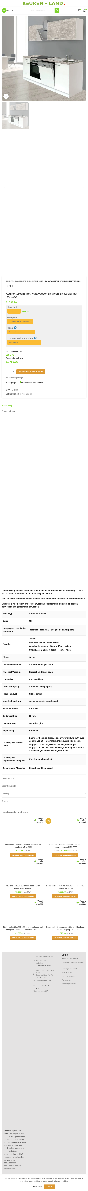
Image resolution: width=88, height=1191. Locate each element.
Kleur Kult (12, 307)
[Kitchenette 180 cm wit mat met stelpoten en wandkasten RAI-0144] (22, 829)
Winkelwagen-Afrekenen (21, 281)
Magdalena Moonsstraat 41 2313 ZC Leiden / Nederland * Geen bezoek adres (44, 960)
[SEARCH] (57, 10)
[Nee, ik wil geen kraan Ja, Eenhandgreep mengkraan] (20, 332)
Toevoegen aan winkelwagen (30, 371)
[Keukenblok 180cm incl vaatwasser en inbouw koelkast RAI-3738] (65, 871)
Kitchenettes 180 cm (23, 394)
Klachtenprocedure (69, 984)
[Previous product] (7, 286)
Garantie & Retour (68, 976)
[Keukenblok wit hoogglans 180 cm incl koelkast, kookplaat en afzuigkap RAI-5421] (65, 912)
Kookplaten (12, 317)
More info (37, 1187)
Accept (50, 1187)
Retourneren (66, 980)
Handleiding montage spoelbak (73, 962)
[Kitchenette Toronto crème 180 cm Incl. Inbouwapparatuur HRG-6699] (65, 829)
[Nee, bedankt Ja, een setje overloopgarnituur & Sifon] (23, 342)
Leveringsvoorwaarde (70, 969)
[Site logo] (44, 3)
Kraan (10, 328)
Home (8, 281)
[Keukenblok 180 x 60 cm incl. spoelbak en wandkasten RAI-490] (22, 871)
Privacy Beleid (67, 972)
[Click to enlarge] (6, 96)
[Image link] (15, 1041)
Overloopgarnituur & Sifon (20, 338)
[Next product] (12, 286)
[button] (4, 58)
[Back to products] (9, 286)
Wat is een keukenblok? (70, 958)
